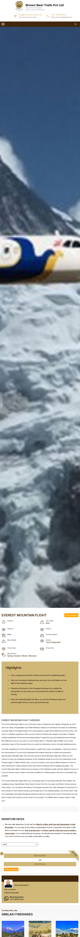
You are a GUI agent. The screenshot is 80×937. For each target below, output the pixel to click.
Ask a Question (71, 615)
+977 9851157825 (17, 899)
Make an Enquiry (40, 855)
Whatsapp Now (40, 864)
